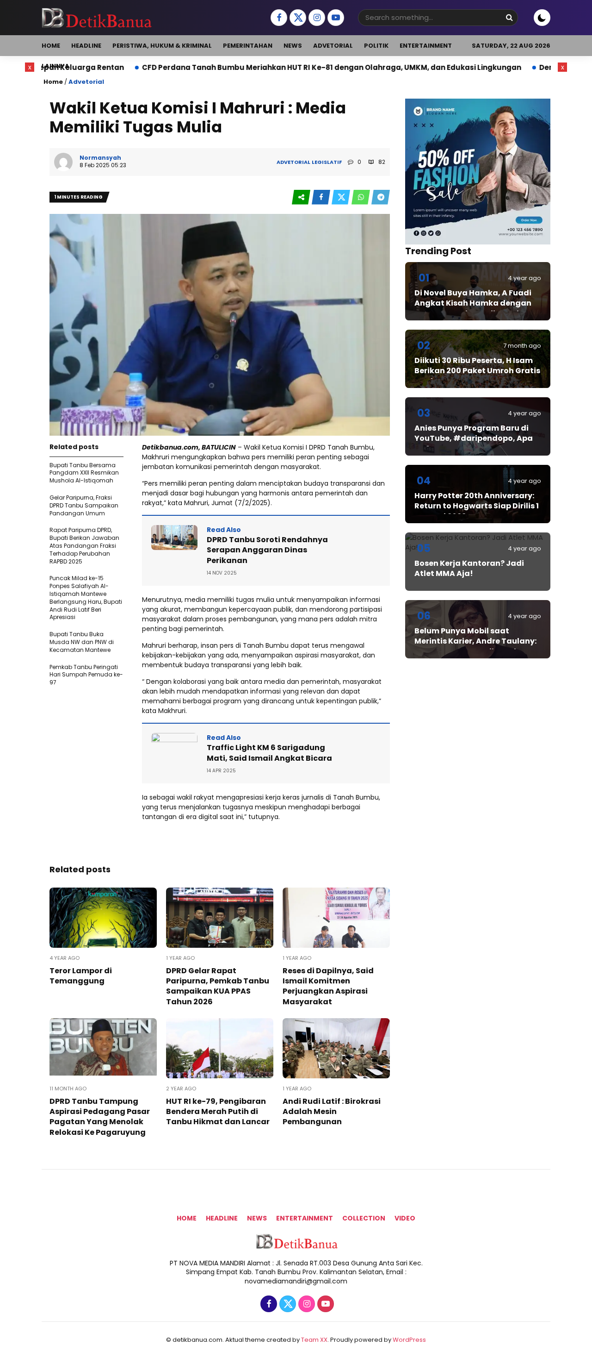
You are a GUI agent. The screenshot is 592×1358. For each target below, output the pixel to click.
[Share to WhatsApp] (361, 197)
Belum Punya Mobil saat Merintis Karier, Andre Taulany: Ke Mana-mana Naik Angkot (475, 641)
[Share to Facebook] (322, 197)
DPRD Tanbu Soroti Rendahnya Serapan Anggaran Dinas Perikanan (267, 550)
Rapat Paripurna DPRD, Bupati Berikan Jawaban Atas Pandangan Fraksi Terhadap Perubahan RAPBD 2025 (84, 545)
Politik (376, 45)
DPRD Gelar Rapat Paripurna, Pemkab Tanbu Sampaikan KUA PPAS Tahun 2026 (217, 986)
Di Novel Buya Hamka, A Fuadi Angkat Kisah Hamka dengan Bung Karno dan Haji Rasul (472, 303)
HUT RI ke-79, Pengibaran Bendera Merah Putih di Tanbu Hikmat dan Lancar (218, 1111)
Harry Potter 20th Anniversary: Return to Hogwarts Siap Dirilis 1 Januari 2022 (476, 506)
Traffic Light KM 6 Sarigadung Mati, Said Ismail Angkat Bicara (269, 752)
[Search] (509, 17)
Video (405, 1218)
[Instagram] (315, 18)
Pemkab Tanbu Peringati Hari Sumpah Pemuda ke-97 (86, 675)
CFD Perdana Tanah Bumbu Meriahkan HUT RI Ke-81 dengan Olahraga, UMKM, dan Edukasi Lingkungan (267, 67)
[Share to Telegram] (380, 197)
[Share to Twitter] (342, 197)
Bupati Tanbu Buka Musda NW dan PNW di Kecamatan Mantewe (81, 642)
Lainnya (55, 66)
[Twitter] (296, 18)
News (293, 45)
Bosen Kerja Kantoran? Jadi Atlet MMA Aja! (469, 568)
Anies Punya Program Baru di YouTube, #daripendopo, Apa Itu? (473, 438)
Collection (363, 1218)
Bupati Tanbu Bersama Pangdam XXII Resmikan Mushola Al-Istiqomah (84, 473)
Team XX (314, 1339)
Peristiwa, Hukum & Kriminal (162, 45)
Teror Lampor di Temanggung (80, 975)
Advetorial (333, 45)
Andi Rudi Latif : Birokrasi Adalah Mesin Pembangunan (332, 1111)
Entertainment (426, 45)
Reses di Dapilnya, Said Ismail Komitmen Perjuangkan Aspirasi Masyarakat (328, 986)
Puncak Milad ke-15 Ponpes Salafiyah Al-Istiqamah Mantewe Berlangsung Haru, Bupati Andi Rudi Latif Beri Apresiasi (85, 597)
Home (51, 45)
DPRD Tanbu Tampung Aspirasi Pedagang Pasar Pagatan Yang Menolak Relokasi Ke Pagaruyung (99, 1117)
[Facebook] (277, 18)
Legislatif (327, 162)
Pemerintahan (247, 45)
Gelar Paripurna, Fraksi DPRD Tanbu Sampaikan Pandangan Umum (83, 505)
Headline (86, 45)
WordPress (409, 1339)
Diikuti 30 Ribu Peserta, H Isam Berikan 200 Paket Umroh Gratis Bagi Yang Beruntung (477, 371)
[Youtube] (334, 18)
